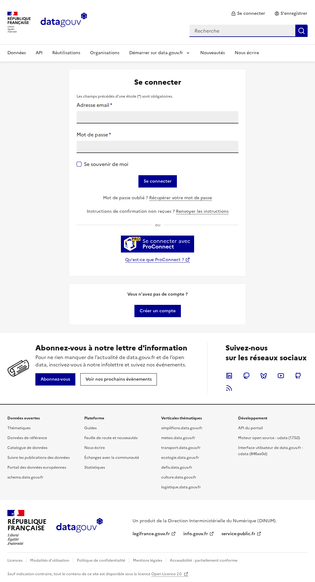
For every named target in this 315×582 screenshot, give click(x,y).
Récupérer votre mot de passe (180, 198)
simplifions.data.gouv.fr (181, 428)
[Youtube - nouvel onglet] (281, 376)
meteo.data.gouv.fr (178, 438)
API (39, 53)
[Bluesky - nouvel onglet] (263, 376)
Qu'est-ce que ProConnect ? (154, 260)
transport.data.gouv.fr (181, 448)
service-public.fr (238, 534)
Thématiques (18, 428)
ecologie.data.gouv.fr (180, 457)
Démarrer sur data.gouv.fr (156, 53)
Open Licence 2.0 (166, 574)
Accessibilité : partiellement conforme (203, 560)
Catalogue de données (27, 448)
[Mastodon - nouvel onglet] (246, 376)
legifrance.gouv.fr (151, 534)
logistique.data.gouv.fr (181, 487)
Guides (90, 428)
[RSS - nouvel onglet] (229, 388)
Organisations (104, 53)
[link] (248, 13)
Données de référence (27, 438)
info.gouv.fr (195, 534)
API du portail (250, 428)
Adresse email (94, 105)
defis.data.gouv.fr (176, 467)
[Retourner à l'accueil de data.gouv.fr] (64, 21)
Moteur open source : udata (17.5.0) (269, 438)
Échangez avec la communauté (111, 457)
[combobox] (248, 31)
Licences (14, 560)
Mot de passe (94, 134)
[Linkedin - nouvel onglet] (229, 376)
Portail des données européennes (36, 467)
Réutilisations (66, 53)
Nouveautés (212, 53)
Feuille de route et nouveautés (111, 438)
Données (16, 53)
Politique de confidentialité (101, 560)
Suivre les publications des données (38, 457)
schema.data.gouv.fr (25, 477)
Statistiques (94, 467)
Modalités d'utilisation (49, 560)
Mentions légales (147, 560)
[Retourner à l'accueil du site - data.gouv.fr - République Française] (79, 527)
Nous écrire (247, 53)
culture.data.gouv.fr (178, 477)
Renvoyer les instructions (202, 211)
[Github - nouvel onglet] (298, 376)
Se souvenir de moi (106, 164)
